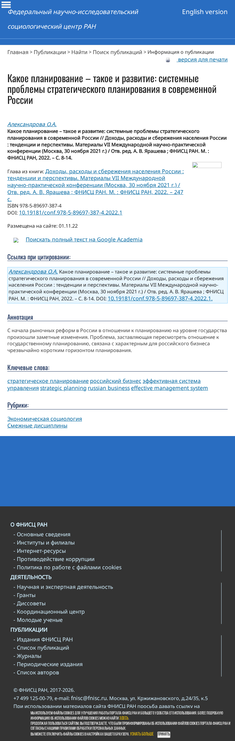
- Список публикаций (41, 647)
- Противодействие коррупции (54, 559)
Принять (164, 734)
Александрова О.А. (32, 124)
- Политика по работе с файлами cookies (67, 567)
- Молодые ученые (38, 619)
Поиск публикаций (117, 52)
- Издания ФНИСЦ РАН (43, 639)
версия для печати (202, 59)
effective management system (169, 387)
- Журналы (27, 655)
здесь (124, 718)
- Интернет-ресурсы (39, 550)
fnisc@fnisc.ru (89, 698)
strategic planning (63, 387)
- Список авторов (36, 672)
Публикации (50, 52)
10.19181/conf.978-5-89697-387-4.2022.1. (160, 298)
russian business (109, 387)
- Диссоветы (29, 603)
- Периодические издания (48, 664)
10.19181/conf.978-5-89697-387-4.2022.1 (70, 212)
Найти (79, 52)
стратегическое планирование (48, 380)
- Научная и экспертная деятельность (63, 586)
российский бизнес (115, 380)
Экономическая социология (44, 418)
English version (205, 11)
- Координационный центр (49, 611)
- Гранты (24, 595)
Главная (17, 52)
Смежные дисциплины (37, 425)
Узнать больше (142, 734)
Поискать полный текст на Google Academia (84, 239)
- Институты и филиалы (44, 542)
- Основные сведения (41, 534)
